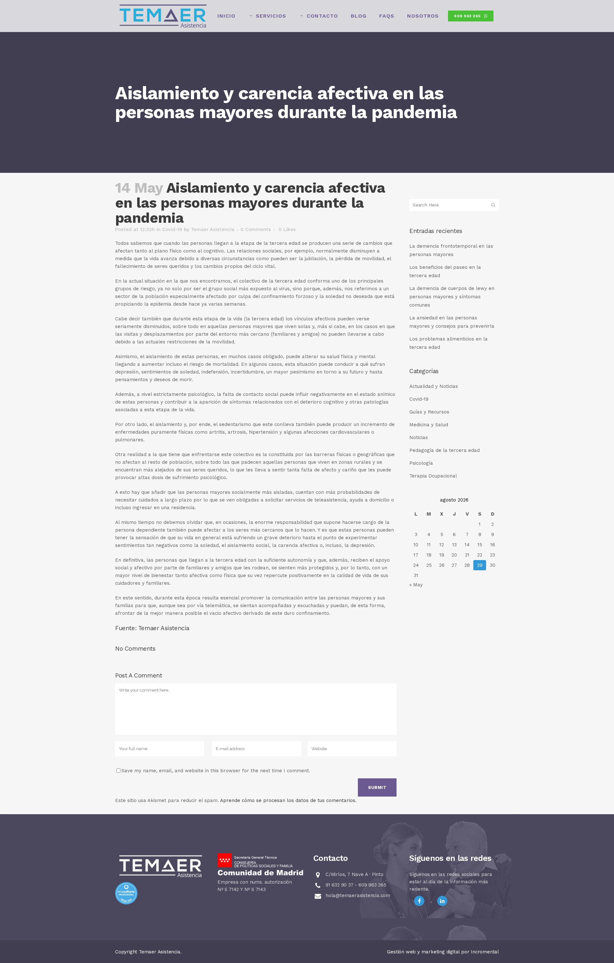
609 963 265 (467, 16)
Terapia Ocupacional (433, 476)
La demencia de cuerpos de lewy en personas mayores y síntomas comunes (451, 296)
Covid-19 (172, 229)
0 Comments (255, 229)
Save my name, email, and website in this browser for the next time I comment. (216, 771)
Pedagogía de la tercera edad (444, 450)
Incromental (485, 952)
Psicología (421, 463)
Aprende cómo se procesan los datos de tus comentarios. (288, 800)
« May (416, 585)
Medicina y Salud (428, 425)
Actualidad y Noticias (433, 386)
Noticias (418, 437)
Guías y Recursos (429, 412)
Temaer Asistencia (212, 229)
